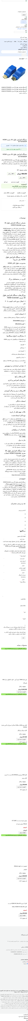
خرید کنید (6, 182)
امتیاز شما (22, 556)
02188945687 (13, 951)
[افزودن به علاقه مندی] (17, 863)
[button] (21, 878)
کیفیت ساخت (22, 568)
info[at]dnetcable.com (18, 954)
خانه (26, 58)
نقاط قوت (23, 599)
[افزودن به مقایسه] (25, 863)
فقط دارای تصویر (21, 536)
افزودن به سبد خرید (15, 182)
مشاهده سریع (21, 863)
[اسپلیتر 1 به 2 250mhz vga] (14, 848)
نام (24, 612)
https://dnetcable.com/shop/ (18, 475)
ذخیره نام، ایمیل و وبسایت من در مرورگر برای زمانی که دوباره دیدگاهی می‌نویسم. (14, 628)
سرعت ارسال (22, 575)
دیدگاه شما (22, 582)
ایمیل (23, 618)
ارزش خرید (22, 561)
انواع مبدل (21, 58)
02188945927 (19, 951)
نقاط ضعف (22, 605)
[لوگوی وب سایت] (14, 5)
